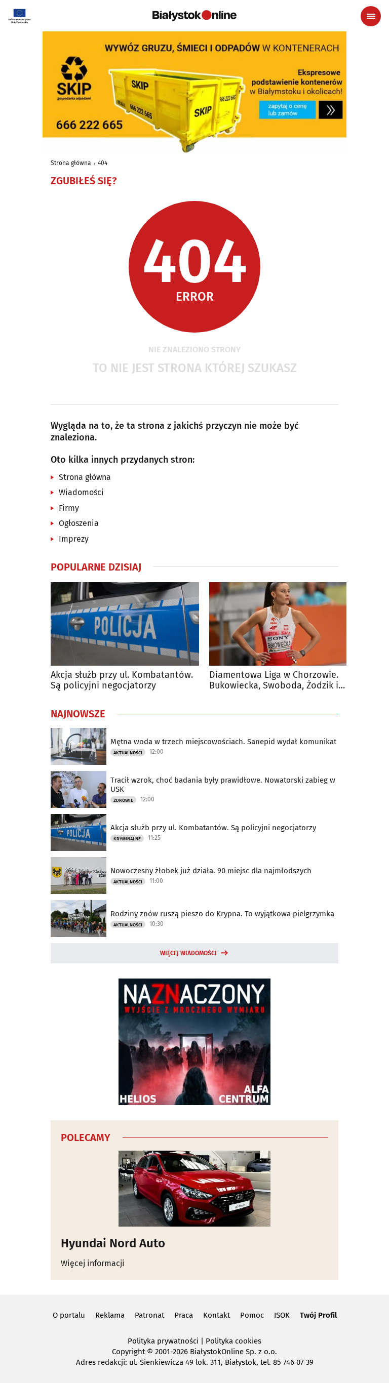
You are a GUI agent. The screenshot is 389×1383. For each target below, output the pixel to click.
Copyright (128, 1351)
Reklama (110, 1315)
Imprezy (74, 539)
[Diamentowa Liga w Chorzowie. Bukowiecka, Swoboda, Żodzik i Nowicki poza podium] (283, 624)
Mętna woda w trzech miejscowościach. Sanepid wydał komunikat (223, 741)
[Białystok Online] (194, 15)
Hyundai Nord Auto (113, 1243)
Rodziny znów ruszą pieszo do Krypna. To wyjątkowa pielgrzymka (222, 913)
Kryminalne (127, 838)
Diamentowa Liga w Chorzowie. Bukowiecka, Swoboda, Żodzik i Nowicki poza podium (273, 681)
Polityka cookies (233, 1341)
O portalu (69, 1315)
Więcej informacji (93, 1263)
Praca (183, 1315)
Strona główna (71, 163)
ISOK (282, 1315)
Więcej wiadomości (188, 953)
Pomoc (252, 1315)
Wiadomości (81, 492)
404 (102, 163)
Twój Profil (318, 1315)
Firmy (69, 508)
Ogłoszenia (79, 523)
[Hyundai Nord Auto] (194, 1189)
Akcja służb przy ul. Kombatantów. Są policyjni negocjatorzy (122, 681)
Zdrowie (123, 800)
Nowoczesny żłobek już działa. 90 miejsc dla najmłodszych (211, 870)
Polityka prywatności (163, 1341)
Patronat (149, 1315)
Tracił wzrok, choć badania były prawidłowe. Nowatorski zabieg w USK (222, 785)
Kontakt (216, 1315)
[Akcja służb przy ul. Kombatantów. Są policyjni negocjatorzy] (125, 624)
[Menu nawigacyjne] (371, 16)
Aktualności (127, 752)
